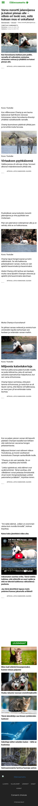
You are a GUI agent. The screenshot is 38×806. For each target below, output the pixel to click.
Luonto (5, 784)
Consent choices (19, 795)
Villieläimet (15, 784)
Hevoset (13, 22)
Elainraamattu (5, 22)
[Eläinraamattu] (19, 2)
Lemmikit (25, 784)
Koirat (19, 788)
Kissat (33, 784)
